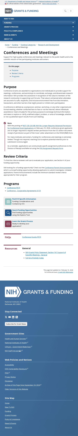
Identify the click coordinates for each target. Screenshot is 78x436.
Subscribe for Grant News (16, 324)
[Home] (33, 10)
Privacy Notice (10, 377)
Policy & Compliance (13, 31)
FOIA (6, 373)
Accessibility (9, 365)
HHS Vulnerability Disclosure (16, 369)
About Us (8, 39)
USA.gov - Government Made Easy (18, 347)
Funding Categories (28, 45)
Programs (15, 76)
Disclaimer (9, 381)
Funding (8, 23)
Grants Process (11, 27)
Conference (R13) (13, 188)
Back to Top (69, 432)
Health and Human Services (15, 339)
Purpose (15, 70)
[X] (6, 317)
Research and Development (48, 45)
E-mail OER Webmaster (65, 272)
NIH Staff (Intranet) (13, 351)
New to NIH (9, 19)
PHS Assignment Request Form (51, 148)
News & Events (10, 35)
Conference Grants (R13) (31, 237)
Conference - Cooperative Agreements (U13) (24, 191)
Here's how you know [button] (49, 4)
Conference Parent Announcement (58, 168)
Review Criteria (17, 73)
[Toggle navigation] (65, 11)
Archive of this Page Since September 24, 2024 (22, 385)
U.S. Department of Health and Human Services (20, 1)
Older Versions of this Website (16, 389)
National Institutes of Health (48, 1)
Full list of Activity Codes (34, 258)
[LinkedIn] (13, 317)
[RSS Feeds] (17, 317)
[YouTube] (9, 317)
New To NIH (9, 407)
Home (7, 45)
